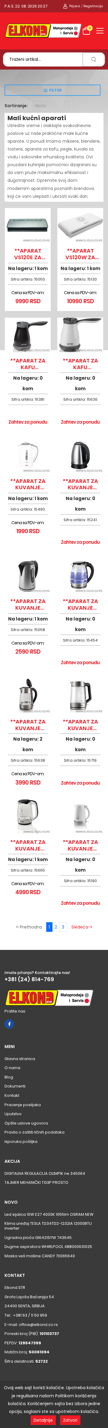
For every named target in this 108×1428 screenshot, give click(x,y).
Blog (8, 1077)
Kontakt (11, 1095)
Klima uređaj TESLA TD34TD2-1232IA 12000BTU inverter (48, 1226)
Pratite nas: (15, 1011)
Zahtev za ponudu (27, 422)
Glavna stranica (19, 1059)
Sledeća (79, 927)
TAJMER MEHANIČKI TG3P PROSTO (36, 1182)
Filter (55, 90)
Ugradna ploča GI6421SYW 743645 (38, 1237)
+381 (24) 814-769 (29, 979)
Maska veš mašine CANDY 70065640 (39, 1256)
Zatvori (70, 1420)
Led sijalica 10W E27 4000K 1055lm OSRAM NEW (49, 1214)
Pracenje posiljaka (22, 1105)
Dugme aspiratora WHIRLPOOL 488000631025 (48, 1246)
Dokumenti (15, 1086)
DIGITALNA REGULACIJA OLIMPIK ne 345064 (44, 1173)
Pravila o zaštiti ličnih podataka (34, 1132)
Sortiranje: (16, 106)
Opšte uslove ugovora (26, 1123)
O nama (12, 1068)
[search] (93, 59)
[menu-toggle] (100, 30)
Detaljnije (43, 1420)
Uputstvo (13, 1114)
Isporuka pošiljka (21, 1141)
